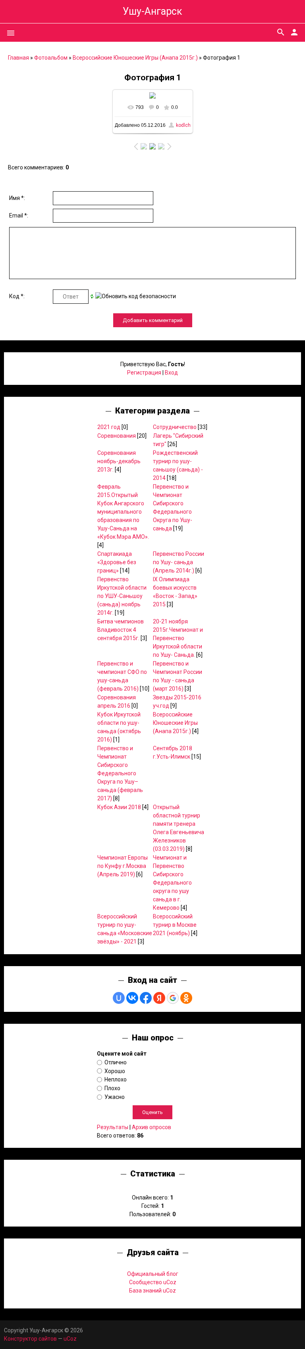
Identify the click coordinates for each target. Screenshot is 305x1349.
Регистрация (144, 372)
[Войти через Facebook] (146, 998)
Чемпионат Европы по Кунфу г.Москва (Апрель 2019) (122, 865)
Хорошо (114, 1071)
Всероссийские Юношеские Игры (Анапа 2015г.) (135, 57)
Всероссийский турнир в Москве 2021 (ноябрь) (175, 924)
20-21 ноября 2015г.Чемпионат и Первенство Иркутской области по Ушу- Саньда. (178, 638)
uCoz (70, 1338)
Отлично (115, 1062)
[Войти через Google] (173, 998)
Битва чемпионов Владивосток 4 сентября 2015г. (120, 629)
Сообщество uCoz (152, 1282)
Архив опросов (151, 1127)
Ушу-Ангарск (152, 11)
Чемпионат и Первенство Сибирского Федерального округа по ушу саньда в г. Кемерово (172, 882)
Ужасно (114, 1097)
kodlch (183, 125)
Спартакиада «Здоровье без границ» (116, 562)
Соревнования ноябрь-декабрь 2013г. (119, 461)
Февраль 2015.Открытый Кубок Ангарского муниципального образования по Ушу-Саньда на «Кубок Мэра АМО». (123, 511)
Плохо (112, 1088)
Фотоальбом (51, 57)
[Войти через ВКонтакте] (132, 998)
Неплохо (115, 1079)
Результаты (112, 1127)
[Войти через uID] (119, 998)
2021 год (108, 427)
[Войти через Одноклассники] (186, 998)
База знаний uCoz (152, 1290)
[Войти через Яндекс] (159, 998)
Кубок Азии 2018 (119, 807)
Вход (171, 372)
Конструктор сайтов (30, 1338)
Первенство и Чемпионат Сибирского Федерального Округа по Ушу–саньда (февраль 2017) (120, 773)
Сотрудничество (175, 427)
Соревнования (116, 436)
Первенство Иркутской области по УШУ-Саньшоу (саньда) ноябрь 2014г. (122, 596)
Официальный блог (152, 1274)
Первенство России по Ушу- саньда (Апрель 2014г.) (178, 562)
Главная (18, 57)
